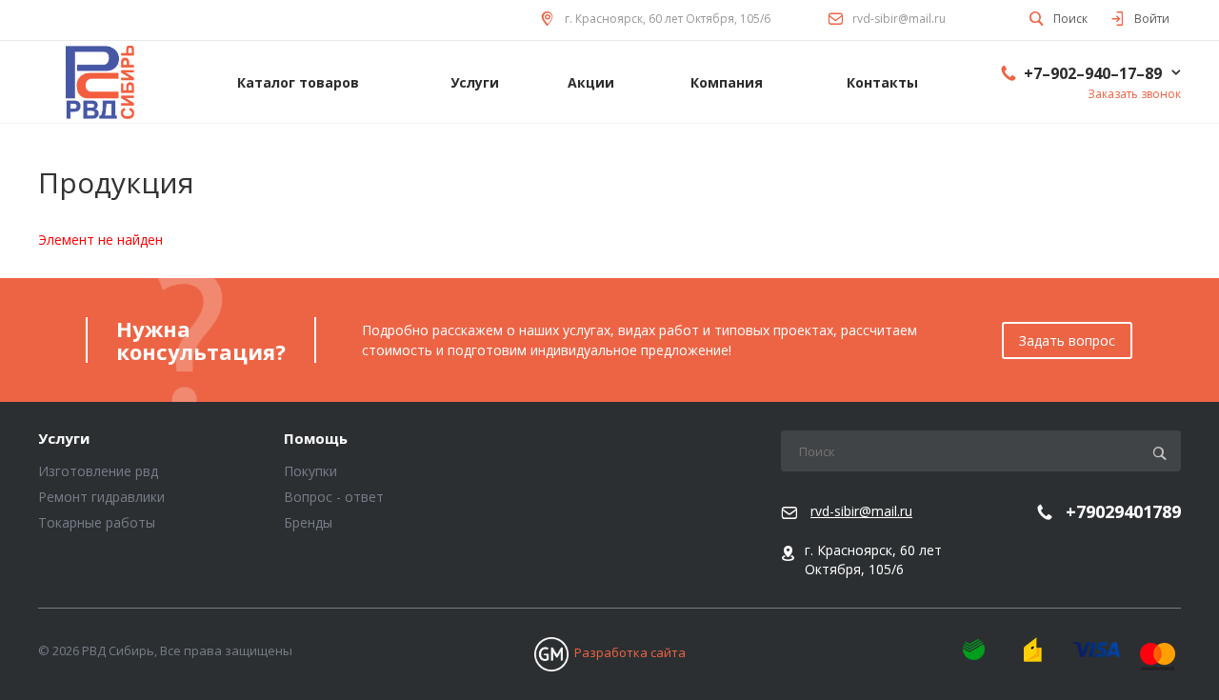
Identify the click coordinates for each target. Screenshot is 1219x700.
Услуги (64, 439)
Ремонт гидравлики (101, 497)
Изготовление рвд (98, 471)
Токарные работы (96, 522)
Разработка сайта (630, 652)
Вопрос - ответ (334, 497)
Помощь (316, 439)
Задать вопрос (1067, 340)
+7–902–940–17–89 (1093, 73)
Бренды (308, 522)
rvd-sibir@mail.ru (899, 18)
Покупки (310, 471)
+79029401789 (1123, 512)
